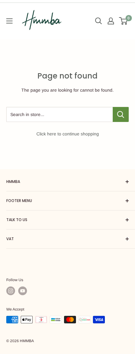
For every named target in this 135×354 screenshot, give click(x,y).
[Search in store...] (121, 114)
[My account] (111, 21)
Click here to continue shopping (67, 133)
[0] (123, 21)
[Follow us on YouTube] (22, 290)
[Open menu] (9, 20)
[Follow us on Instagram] (10, 290)
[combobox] (59, 114)
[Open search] (98, 21)
